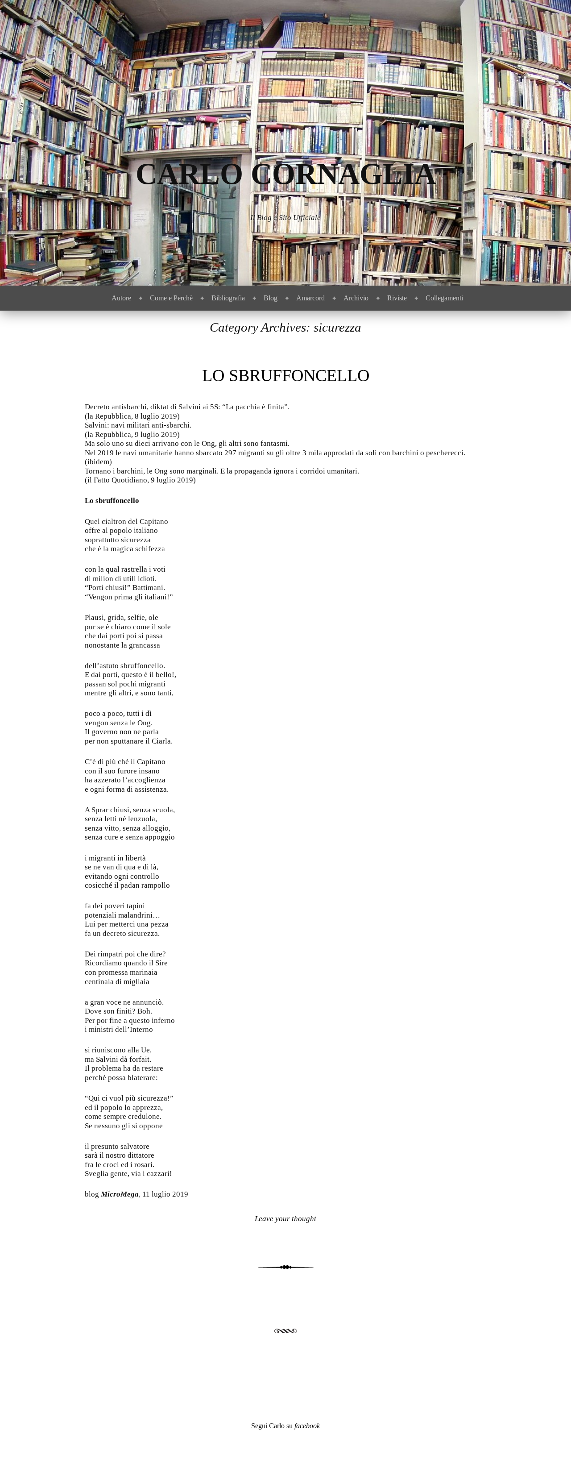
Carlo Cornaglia (286, 174)
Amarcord (310, 298)
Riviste (397, 298)
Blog (270, 298)
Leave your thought (285, 1218)
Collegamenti (444, 298)
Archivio (355, 298)
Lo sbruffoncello (285, 375)
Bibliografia (228, 298)
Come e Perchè (171, 298)
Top (550, 1442)
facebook (307, 1426)
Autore (121, 298)
